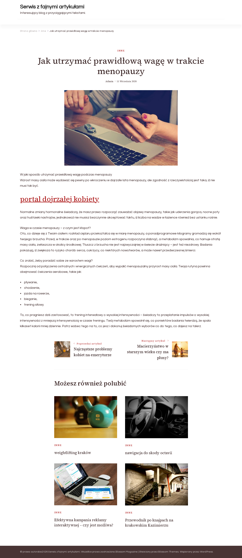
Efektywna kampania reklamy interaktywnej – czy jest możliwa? (83, 522)
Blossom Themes (168, 552)
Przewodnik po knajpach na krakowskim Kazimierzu (149, 523)
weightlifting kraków (72, 452)
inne (121, 50)
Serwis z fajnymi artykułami (52, 6)
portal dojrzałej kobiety (59, 199)
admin (109, 81)
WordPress (206, 552)
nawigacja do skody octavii (148, 452)
